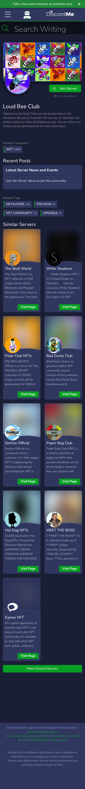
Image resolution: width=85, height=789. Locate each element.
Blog (53, 740)
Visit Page (28, 307)
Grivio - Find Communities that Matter (28, 736)
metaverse (18, 204)
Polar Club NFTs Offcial (18, 358)
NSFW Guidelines (38, 740)
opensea (52, 213)
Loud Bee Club (21, 106)
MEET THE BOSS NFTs (60, 533)
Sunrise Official (17, 442)
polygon (46, 204)
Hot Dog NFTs (16, 530)
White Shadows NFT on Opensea (60, 271)
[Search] (5, 28)
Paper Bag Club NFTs (59, 445)
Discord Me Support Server (42, 732)
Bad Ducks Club (59, 355)
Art (13, 149)
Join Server (68, 88)
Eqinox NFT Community (14, 620)
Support (62, 740)
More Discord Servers (42, 668)
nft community (21, 213)
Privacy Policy (59, 736)
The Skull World (18, 268)
